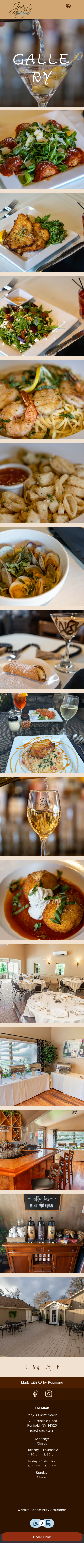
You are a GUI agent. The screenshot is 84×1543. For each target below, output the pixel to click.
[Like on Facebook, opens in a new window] (35, 1395)
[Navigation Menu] (78, 6)
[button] (42, 149)
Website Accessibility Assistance (42, 1510)
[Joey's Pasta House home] (21, 10)
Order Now (42, 1537)
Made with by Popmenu (33, 1382)
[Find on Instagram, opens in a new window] (48, 1395)
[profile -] (68, 5)
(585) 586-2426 (42, 1431)
